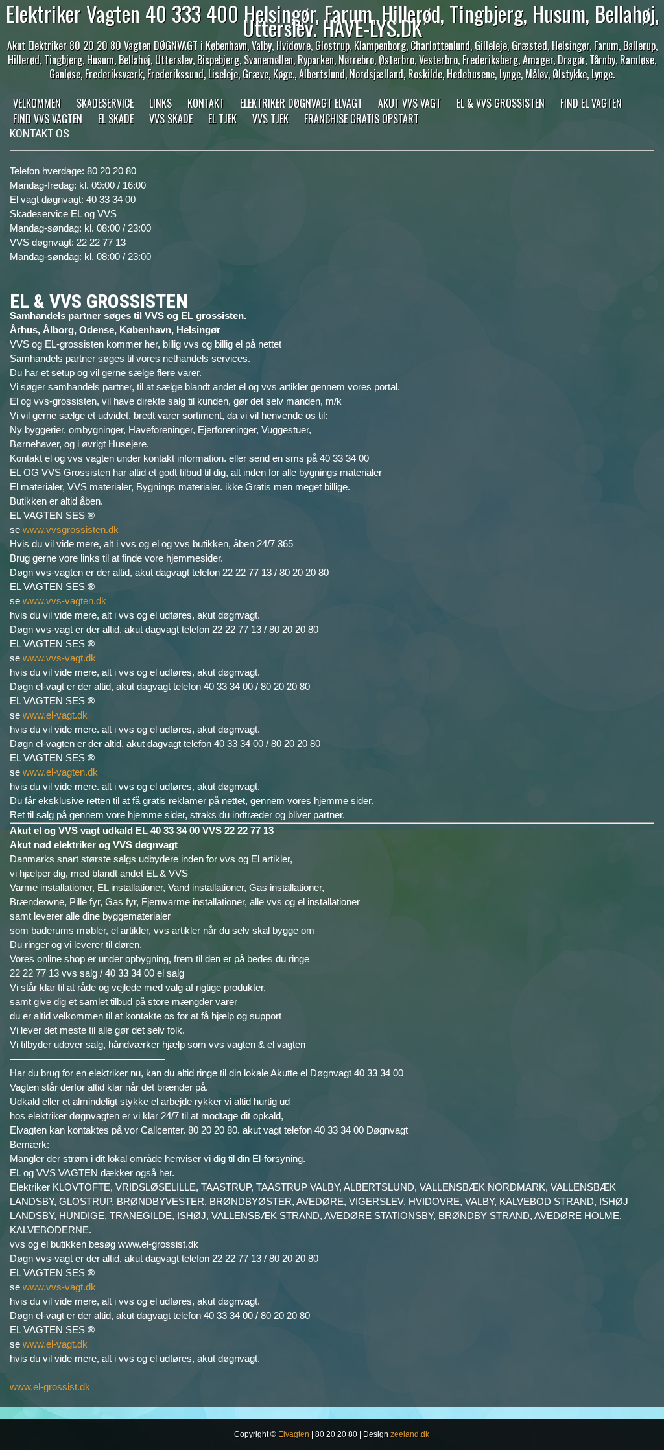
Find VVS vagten (47, 118)
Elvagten (293, 1434)
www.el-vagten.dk (60, 772)
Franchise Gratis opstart (361, 118)
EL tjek (222, 118)
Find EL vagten (591, 103)
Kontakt (205, 103)
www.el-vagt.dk (55, 714)
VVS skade (171, 118)
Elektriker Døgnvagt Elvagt (301, 103)
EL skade (116, 118)
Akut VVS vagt (409, 103)
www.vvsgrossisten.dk (71, 529)
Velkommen (37, 103)
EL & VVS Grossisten (500, 103)
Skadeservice (105, 103)
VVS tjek (270, 118)
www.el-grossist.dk (50, 1386)
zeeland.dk (409, 1434)
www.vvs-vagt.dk (59, 657)
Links (160, 103)
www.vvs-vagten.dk (64, 600)
